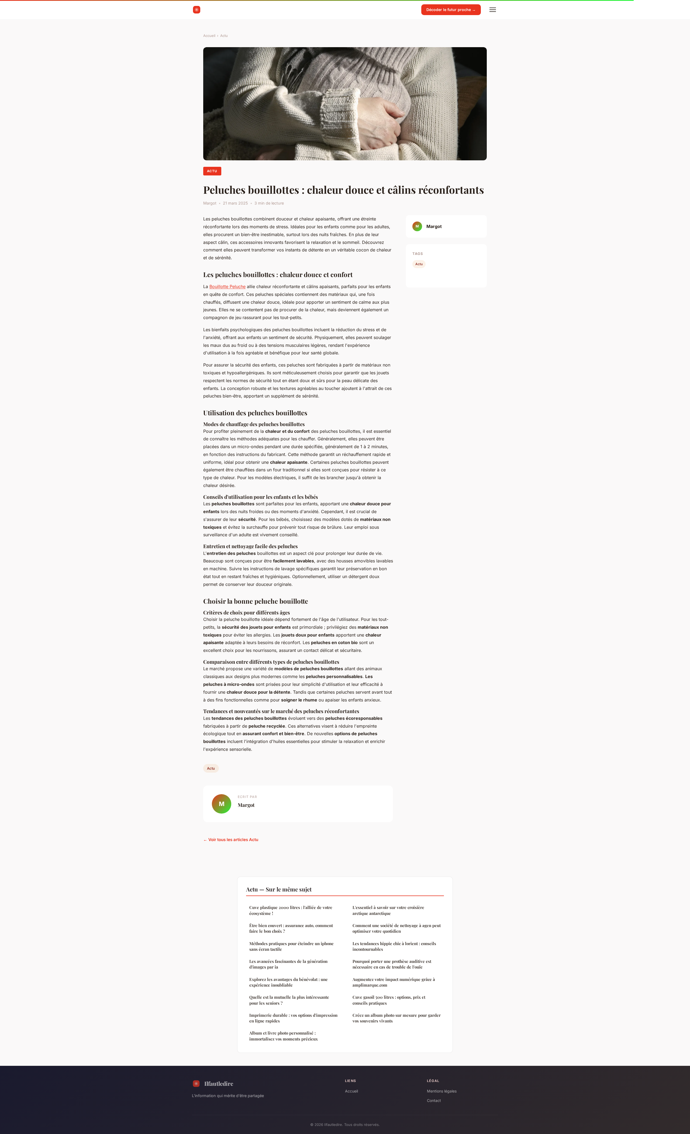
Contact (434, 1100)
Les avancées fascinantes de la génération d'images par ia (288, 964)
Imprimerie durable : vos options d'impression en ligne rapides (293, 1018)
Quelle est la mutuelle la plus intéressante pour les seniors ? (289, 999)
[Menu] (492, 9)
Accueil (209, 35)
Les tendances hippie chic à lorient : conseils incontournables (394, 946)
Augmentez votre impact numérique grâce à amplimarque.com (394, 982)
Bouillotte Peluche (227, 286)
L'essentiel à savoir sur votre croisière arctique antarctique (388, 910)
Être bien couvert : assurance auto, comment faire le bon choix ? (291, 928)
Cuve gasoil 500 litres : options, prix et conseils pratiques (389, 999)
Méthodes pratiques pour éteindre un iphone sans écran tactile (291, 946)
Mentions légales (442, 1091)
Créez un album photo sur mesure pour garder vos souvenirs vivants (397, 1018)
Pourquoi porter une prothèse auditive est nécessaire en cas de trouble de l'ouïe (392, 964)
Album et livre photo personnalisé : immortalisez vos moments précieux (283, 1035)
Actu (224, 35)
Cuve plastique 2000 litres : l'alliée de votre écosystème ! (290, 910)
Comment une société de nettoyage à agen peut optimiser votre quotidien (397, 928)
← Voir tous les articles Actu (230, 839)
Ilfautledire (218, 1083)
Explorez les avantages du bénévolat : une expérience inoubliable (288, 982)
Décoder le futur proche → (451, 9)
